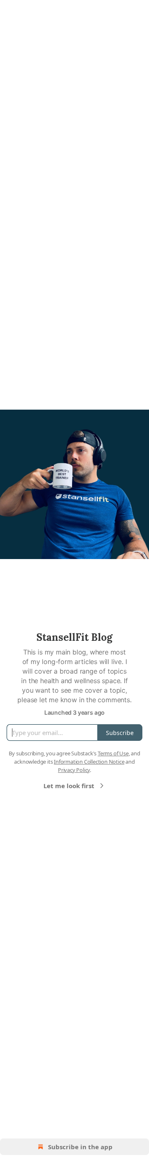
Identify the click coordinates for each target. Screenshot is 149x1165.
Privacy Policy (74, 770)
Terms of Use (113, 753)
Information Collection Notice (89, 761)
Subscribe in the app (80, 1147)
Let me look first (68, 786)
